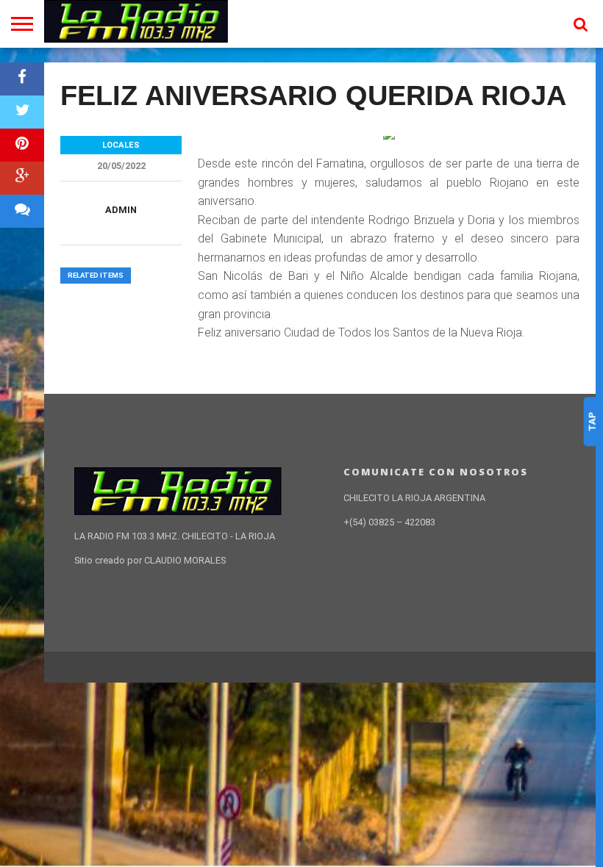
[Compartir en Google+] (22, 178)
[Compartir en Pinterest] (22, 145)
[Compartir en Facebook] (22, 79)
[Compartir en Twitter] (22, 112)
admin (121, 209)
